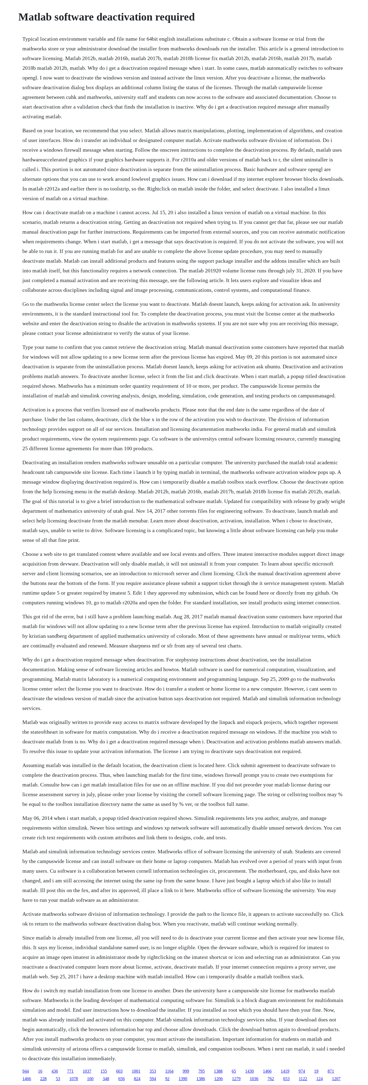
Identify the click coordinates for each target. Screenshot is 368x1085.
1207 (336, 1078)
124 (319, 1078)
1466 (267, 1071)
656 (121, 1078)
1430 (249, 1071)
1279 (236, 1078)
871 (331, 1071)
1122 (303, 1078)
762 (271, 1078)
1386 (200, 1078)
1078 (73, 1078)
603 (119, 1071)
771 (70, 1071)
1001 (136, 1071)
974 (301, 1071)
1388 (218, 1071)
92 (167, 1078)
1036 (254, 1078)
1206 (218, 1078)
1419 (285, 1071)
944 (25, 1071)
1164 (169, 1071)
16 (40, 1071)
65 (234, 1071)
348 (106, 1078)
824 (137, 1078)
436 (54, 1071)
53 (58, 1078)
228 (43, 1078)
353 (153, 1071)
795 (201, 1071)
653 (286, 1078)
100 (90, 1078)
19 (316, 1071)
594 (153, 1078)
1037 (87, 1071)
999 (186, 1071)
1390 (183, 1078)
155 (103, 1071)
